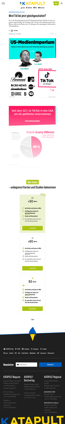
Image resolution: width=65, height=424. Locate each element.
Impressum (43, 353)
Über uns (5, 353)
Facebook (26, 349)
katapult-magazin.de (9, 388)
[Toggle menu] (3, 3)
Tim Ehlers (16, 30)
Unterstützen (25, 353)
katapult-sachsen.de (50, 405)
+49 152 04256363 (9, 408)
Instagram (35, 349)
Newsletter (8, 364)
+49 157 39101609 (50, 399)
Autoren (11, 353)
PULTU (18, 349)
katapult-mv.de (49, 394)
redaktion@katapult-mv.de (52, 397)
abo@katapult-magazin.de (11, 394)
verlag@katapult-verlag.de (32, 395)
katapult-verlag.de (29, 393)
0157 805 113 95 (29, 398)
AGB (38, 353)
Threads (44, 349)
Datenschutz (51, 353)
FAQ (16, 353)
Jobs (19, 353)
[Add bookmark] (55, 34)
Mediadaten (33, 353)
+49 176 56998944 (9, 397)
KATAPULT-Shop (10, 349)
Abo (56, 3)
